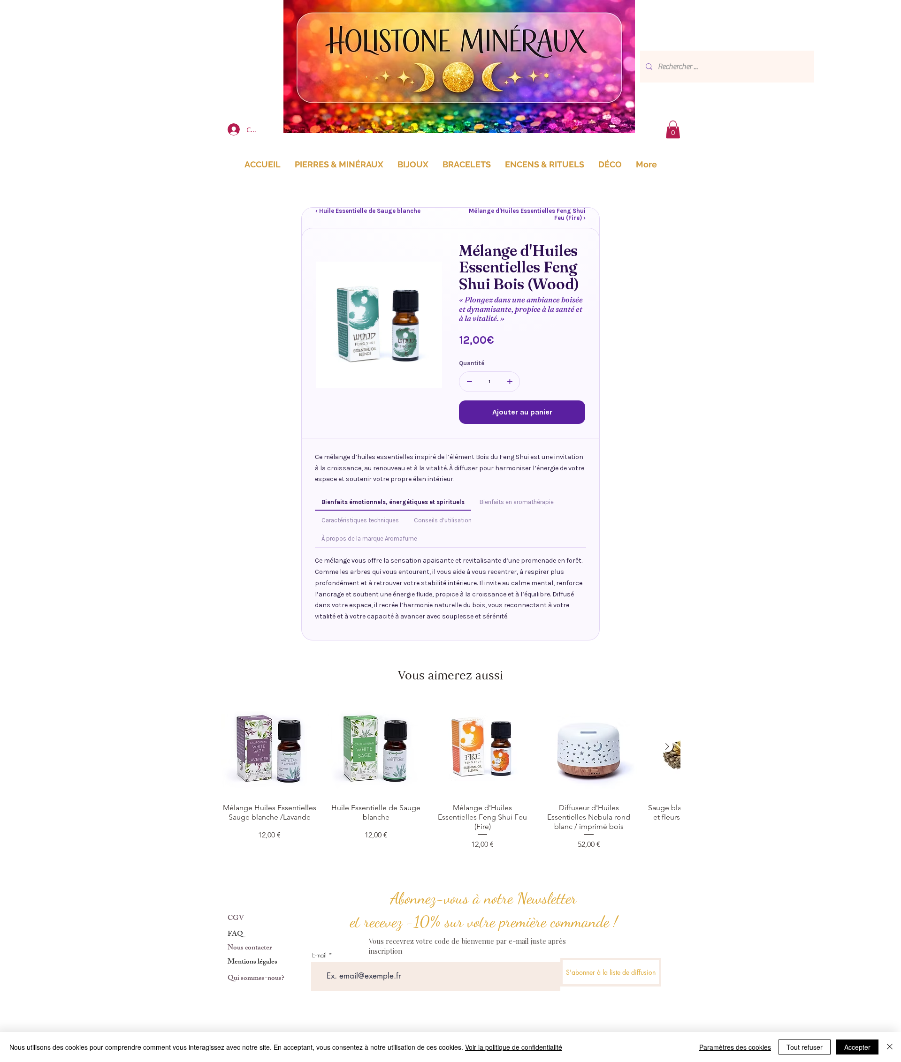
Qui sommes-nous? (256, 978)
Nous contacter (250, 948)
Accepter (857, 1047)
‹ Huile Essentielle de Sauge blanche (367, 210)
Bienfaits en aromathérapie (517, 501)
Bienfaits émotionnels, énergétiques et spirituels (393, 501)
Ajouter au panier (522, 411)
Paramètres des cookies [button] (735, 1047)
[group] (450, 774)
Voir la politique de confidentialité (513, 1047)
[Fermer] (889, 1046)
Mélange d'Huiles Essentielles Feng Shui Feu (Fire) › (527, 214)
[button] (672, 129)
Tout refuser (804, 1047)
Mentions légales (252, 962)
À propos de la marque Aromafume (369, 538)
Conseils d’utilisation (443, 520)
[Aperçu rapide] (269, 747)
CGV (236, 918)
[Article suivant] (667, 746)
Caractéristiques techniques (360, 520)
